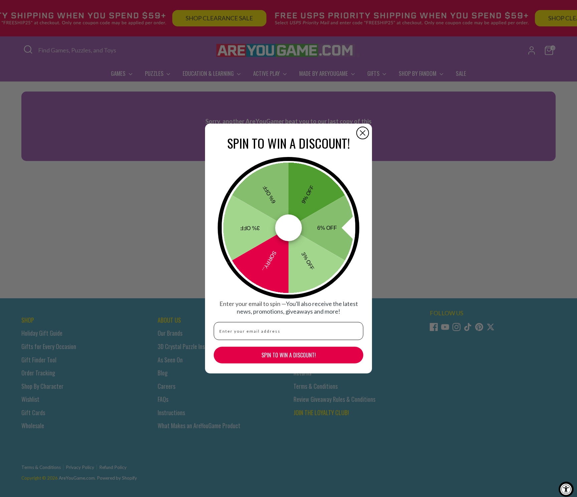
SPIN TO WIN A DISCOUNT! (288, 355)
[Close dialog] (363, 133)
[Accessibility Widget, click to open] (566, 489)
